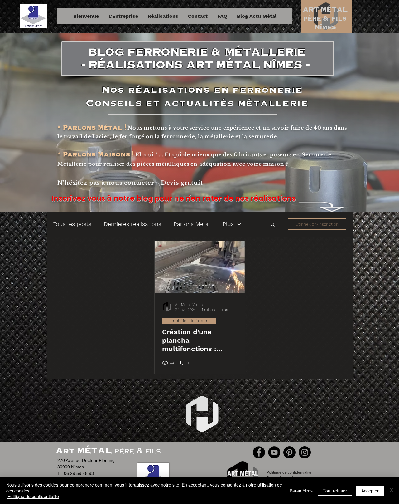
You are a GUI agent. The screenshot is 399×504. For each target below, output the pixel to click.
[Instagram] (305, 452)
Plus (228, 224)
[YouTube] (274, 452)
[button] (273, 225)
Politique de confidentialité (33, 496)
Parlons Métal (192, 224)
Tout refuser (335, 490)
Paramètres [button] (301, 490)
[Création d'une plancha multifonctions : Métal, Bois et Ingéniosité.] (200, 267)
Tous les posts (72, 224)
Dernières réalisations (132, 224)
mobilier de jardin (189, 320)
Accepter (370, 490)
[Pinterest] (289, 452)
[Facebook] (259, 452)
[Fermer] (391, 490)
